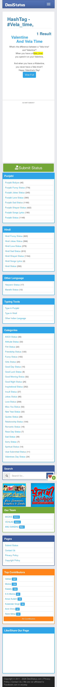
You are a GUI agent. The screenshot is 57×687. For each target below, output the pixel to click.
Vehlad (8, 578)
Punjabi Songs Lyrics (14, 212)
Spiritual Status (12, 446)
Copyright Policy (12, 560)
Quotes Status (11, 416)
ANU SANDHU (12, 526)
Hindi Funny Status (14, 235)
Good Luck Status (13, 371)
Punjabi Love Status (14, 197)
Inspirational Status (14, 386)
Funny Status (11, 356)
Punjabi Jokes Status (15, 192)
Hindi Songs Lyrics (13, 261)
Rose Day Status (13, 431)
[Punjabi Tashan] (43, 495)
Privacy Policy (11, 555)
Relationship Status (14, 421)
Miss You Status (12, 406)
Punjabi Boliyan (12, 182)
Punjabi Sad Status (14, 202)
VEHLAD (9, 521)
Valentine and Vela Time (26, 39)
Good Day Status (13, 366)
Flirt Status (10, 346)
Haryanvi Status (12, 284)
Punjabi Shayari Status (15, 207)
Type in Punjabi (12, 308)
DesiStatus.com (34, 678)
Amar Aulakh (11, 598)
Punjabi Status (12, 217)
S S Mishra (10, 593)
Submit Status (11, 545)
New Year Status (12, 411)
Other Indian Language (15, 318)
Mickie (8, 583)
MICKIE (8, 516)
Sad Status (10, 436)
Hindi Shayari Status (14, 255)
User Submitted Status (15, 451)
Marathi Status (12, 289)
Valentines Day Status (15, 456)
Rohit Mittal (10, 613)
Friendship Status (13, 351)
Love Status (10, 401)
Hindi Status (10, 266)
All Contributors (28, 618)
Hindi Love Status (13, 245)
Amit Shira (10, 608)
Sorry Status (11, 441)
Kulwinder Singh (12, 603)
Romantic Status (12, 426)
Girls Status (10, 361)
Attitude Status (12, 341)
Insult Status (11, 391)
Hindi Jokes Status (13, 241)
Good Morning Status (15, 376)
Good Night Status (13, 381)
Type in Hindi (11, 313)
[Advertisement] (29, 89)
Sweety (8, 588)
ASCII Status (11, 336)
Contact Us (10, 550)
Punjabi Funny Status (15, 187)
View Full (29, 74)
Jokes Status (11, 396)
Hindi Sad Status (13, 251)
